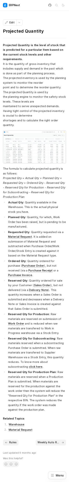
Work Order (16, 323)
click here (36, 366)
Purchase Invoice (20, 275)
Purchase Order (33, 265)
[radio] (5, 464)
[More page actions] (19, 22)
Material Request (20, 236)
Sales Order (42, 285)
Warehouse (16, 424)
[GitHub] (50, 5)
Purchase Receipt (40, 270)
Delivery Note (38, 290)
